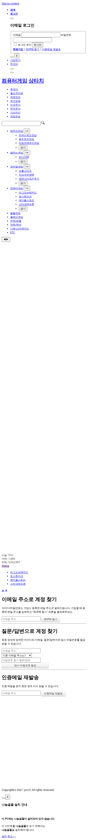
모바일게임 (16, 166)
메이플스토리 (26, 200)
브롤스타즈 (25, 171)
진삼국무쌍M (26, 175)
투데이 (14, 89)
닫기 (23, 147)
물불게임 (15, 213)
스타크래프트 (26, 204)
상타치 (36, 80)
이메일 (17, 35)
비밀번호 (66, 35)
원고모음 (15, 101)
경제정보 (15, 97)
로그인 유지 (24, 45)
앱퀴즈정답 (16, 131)
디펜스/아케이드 (19, 228)
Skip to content (10, 3)
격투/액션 (15, 225)
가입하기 (15, 60)
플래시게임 (16, 217)
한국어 (14, 64)
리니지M (24, 157)
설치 (4, 836)
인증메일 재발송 (51, 49)
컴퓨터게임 (14, 80)
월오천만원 (16, 93)
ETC (12, 232)
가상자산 (15, 112)
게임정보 (15, 116)
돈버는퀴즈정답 (28, 135)
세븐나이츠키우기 (29, 178)
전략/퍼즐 (15, 221)
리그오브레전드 (28, 192)
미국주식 (15, 105)
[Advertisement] (44, 288)
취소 (10, 836)
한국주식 (15, 108)
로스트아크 (25, 196)
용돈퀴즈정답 (26, 139)
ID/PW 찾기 (32, 49)
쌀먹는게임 (16, 152)
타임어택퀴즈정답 (29, 143)
